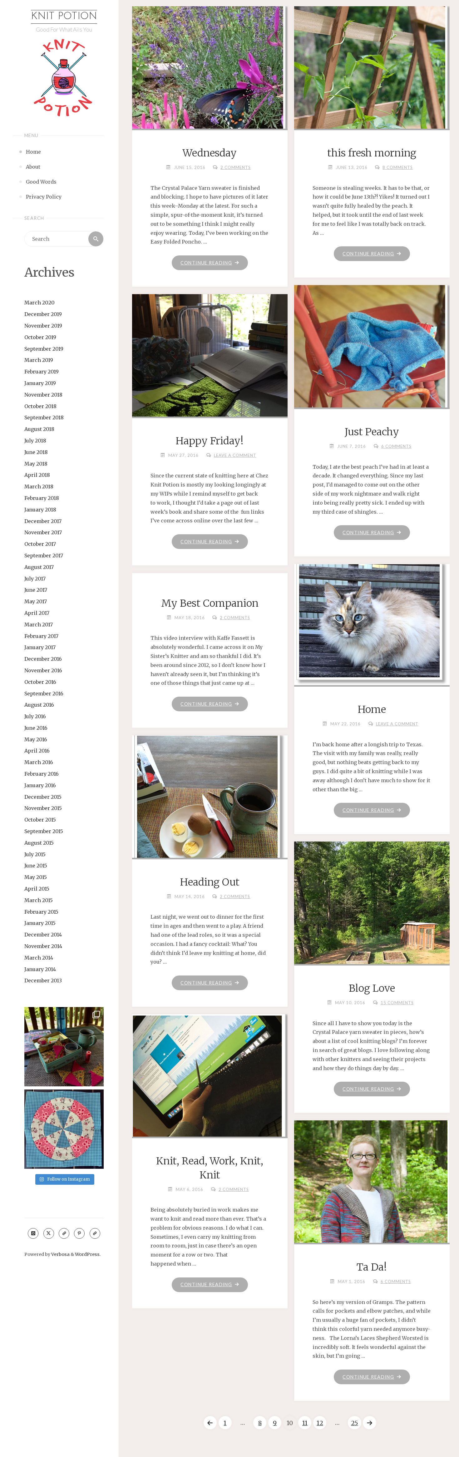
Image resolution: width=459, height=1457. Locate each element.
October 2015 (40, 820)
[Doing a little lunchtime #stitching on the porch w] (64, 1046)
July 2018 (35, 440)
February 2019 (41, 371)
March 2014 (38, 958)
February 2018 (41, 498)
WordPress (87, 1254)
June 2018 (36, 452)
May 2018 (35, 464)
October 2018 (40, 406)
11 (305, 1423)
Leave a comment (235, 455)
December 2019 (43, 314)
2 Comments (235, 167)
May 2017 (35, 601)
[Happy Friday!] (209, 372)
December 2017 (43, 521)
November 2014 (43, 946)
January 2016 (40, 785)
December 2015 (43, 797)
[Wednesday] (209, 104)
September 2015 (43, 831)
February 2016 (41, 774)
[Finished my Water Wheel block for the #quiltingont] (64, 1129)
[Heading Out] (209, 832)
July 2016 (35, 716)
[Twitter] (48, 1233)
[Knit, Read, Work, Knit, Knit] (209, 1080)
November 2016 (43, 670)
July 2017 (35, 578)
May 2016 (35, 739)
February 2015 (41, 912)
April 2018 (37, 475)
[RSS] (64, 1233)
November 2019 (43, 326)
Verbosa (60, 1254)
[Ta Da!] (371, 1234)
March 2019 (38, 360)
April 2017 (36, 613)
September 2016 (43, 693)
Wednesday (210, 153)
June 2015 (35, 865)
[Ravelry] (95, 1233)
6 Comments (396, 446)
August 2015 (39, 843)
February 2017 (41, 636)
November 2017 (43, 532)
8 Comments (398, 167)
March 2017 (38, 624)
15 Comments (397, 1002)
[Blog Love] (371, 943)
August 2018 (39, 429)
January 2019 (40, 383)
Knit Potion (64, 17)
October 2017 (40, 544)
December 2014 (43, 934)
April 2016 (37, 751)
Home (372, 709)
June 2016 (35, 728)
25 (354, 1423)
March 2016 (38, 762)
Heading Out (209, 882)
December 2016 (43, 659)
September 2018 (44, 417)
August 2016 (39, 705)
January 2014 (40, 969)
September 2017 (43, 555)
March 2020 (39, 302)
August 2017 (39, 567)
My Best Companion (210, 603)
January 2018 (40, 509)
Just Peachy (372, 432)
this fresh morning (371, 153)
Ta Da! (372, 1267)
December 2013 (43, 980)
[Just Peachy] (371, 349)
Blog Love (372, 988)
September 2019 (43, 349)
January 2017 (40, 647)
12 (320, 1423)
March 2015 (38, 900)
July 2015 (35, 854)
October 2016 (40, 682)
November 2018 (43, 395)
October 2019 (40, 337)
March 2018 (38, 486)
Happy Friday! (210, 441)
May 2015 (35, 877)
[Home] (371, 623)
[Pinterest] (79, 1233)
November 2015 (43, 808)
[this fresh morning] (371, 117)
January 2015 (40, 923)
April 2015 (36, 889)
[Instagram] (33, 1233)
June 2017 (35, 590)
